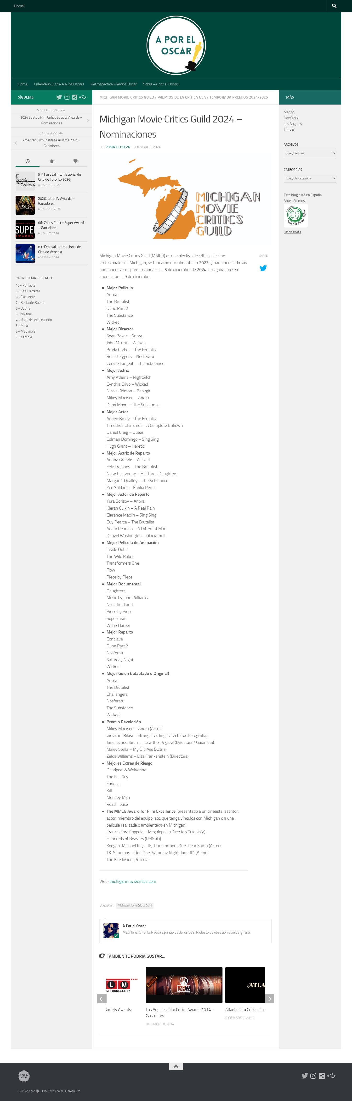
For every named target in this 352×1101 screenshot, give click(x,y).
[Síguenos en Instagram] (67, 97)
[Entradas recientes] (28, 161)
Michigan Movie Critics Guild (126, 97)
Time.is (289, 129)
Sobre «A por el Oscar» (161, 84)
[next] (269, 998)
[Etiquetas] (75, 161)
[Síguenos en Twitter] (59, 97)
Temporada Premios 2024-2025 (239, 97)
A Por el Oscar (118, 147)
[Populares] (51, 161)
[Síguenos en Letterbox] (74, 97)
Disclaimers (292, 232)
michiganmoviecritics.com (132, 881)
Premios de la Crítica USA (182, 97)
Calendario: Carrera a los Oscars (59, 84)
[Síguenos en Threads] (82, 97)
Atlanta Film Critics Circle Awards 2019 (258, 1009)
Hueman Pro (72, 1091)
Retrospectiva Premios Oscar (113, 84)
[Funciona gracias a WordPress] (37, 1091)
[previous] (102, 998)
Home (19, 6)
